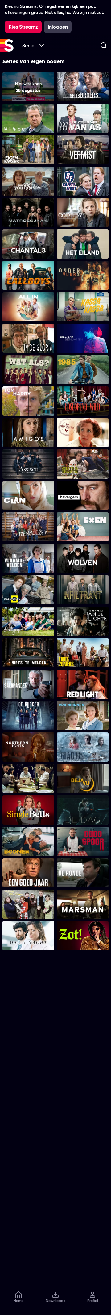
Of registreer (51, 6)
